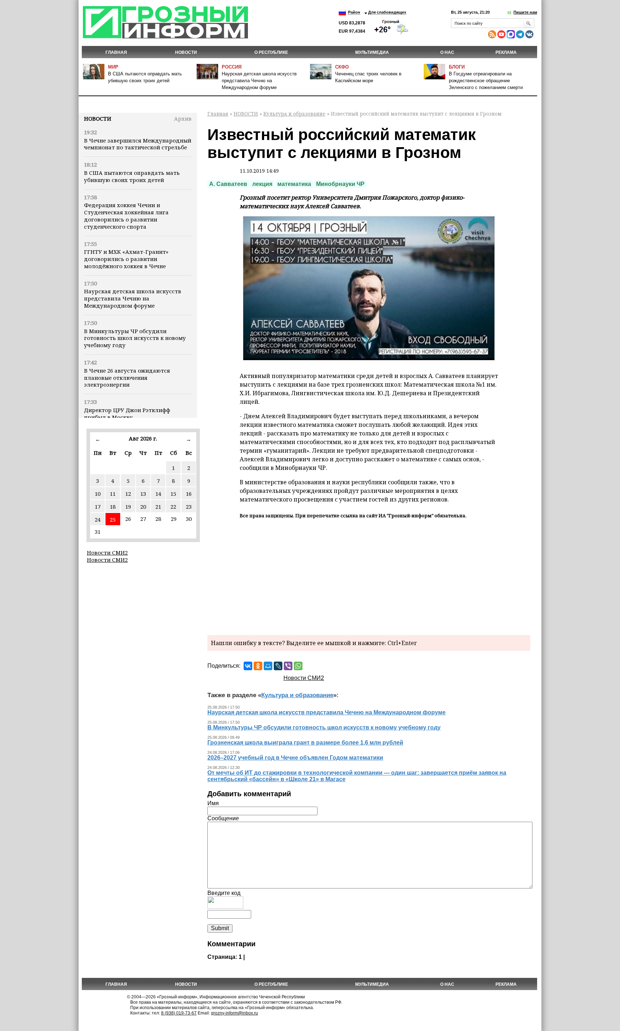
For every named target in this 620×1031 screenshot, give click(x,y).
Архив (183, 118)
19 (128, 506)
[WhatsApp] (298, 666)
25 (113, 519)
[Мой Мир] (268, 666)
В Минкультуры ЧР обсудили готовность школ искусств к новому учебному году (135, 338)
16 (189, 493)
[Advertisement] (368, 576)
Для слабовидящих (387, 12)
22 (173, 506)
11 (113, 493)
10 (97, 493)
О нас (447, 52)
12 (128, 493)
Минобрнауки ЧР (340, 184)
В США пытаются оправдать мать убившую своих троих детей (132, 176)
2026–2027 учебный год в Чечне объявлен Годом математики (295, 758)
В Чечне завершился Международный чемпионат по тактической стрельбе (137, 144)
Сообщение (223, 818)
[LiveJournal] (278, 666)
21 (158, 506)
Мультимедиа (372, 52)
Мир (113, 67)
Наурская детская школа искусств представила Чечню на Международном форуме (259, 80)
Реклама (506, 52)
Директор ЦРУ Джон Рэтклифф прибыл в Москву (127, 413)
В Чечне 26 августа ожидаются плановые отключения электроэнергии (127, 377)
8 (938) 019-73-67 (179, 1013)
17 (97, 506)
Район (354, 12)
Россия (231, 67)
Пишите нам (525, 12)
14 (158, 493)
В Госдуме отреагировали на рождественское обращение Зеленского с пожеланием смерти (486, 80)
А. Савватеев (228, 184)
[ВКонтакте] (248, 666)
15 (173, 493)
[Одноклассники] (258, 666)
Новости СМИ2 (107, 552)
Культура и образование (294, 113)
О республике (271, 52)
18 (113, 506)
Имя (213, 803)
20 (143, 506)
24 (97, 519)
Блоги (457, 67)
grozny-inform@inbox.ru (234, 1013)
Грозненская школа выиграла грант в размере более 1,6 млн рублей (305, 743)
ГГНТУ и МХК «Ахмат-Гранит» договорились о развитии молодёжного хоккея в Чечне (126, 259)
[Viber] (288, 666)
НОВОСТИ (186, 52)
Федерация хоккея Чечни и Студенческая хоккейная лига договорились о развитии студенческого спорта (126, 215)
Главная (116, 52)
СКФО (342, 67)
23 (189, 506)
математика (294, 184)
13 (143, 493)
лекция (262, 184)
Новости (97, 118)
